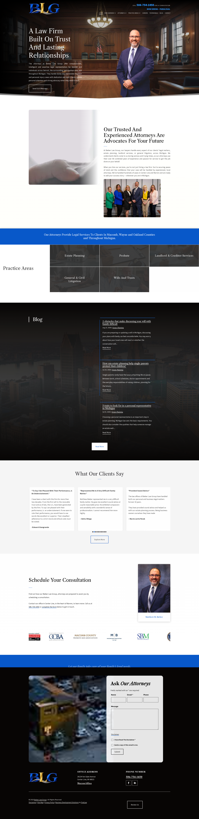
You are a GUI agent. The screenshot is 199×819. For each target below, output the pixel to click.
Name (113, 695)
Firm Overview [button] (109, 13)
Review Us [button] (135, 804)
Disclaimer (115, 734)
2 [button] (94, 531)
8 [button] (102, 531)
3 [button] (95, 531)
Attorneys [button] (121, 13)
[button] (128, 783)
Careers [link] (145, 13)
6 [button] (100, 531)
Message (114, 706)
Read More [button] (99, 446)
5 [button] (98, 531)
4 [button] (97, 531)
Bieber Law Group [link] (40, 800)
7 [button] (101, 531)
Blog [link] (161, 13)
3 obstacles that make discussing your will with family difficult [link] (127, 322)
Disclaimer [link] (32, 802)
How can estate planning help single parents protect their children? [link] (126, 365)
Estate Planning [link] (118, 328)
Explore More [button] (99, 539)
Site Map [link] (40, 802)
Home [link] (101, 13)
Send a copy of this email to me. (126, 745)
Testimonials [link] (153, 13)
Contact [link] (167, 13)
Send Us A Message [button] (39, 88)
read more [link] (107, 347)
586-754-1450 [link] (145, 5)
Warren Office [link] (84, 783)
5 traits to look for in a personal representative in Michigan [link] (127, 407)
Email (130, 695)
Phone (146, 695)
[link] (44, 9)
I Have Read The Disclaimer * (124, 740)
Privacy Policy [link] (49, 802)
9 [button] (104, 531)
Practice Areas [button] (133, 13)
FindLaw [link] (84, 802)
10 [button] (105, 531)
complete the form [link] (49, 607)
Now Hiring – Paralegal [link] (158, 9)
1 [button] (92, 531)
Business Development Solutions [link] (67, 802)
